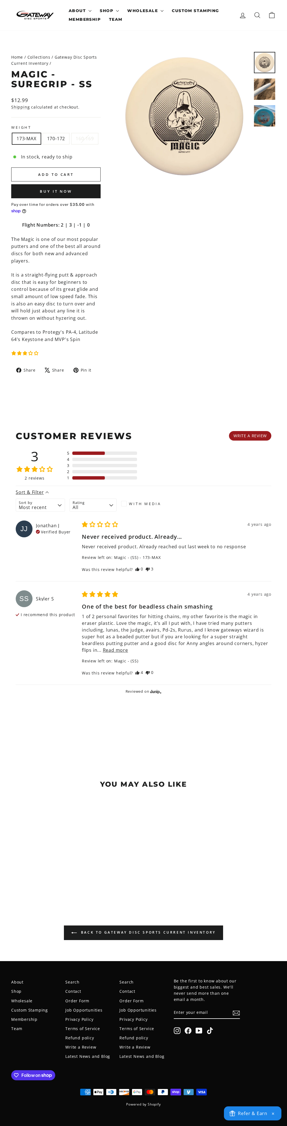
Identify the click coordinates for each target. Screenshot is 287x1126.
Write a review (250, 435)
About (78, 10)
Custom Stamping (195, 10)
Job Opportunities (84, 1010)
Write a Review (80, 1047)
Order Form (77, 1000)
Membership (85, 19)
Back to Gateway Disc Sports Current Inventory (147, 932)
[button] (25, 353)
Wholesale (143, 10)
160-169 (85, 138)
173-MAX (26, 138)
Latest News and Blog (87, 1056)
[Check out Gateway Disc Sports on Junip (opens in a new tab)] (155, 691)
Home (17, 57)
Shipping (20, 107)
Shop (107, 10)
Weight (21, 127)
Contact (73, 991)
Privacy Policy (79, 1019)
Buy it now (56, 191)
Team (115, 19)
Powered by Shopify (143, 1104)
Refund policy (79, 1037)
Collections (38, 57)
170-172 (56, 138)
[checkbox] (144, 503)
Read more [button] (115, 650)
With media (145, 503)
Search (72, 982)
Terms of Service (82, 1028)
